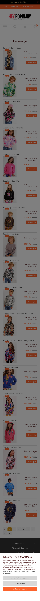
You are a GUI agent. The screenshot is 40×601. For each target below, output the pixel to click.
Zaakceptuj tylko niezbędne (20, 578)
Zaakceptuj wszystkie (20, 589)
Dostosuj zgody (20, 583)
